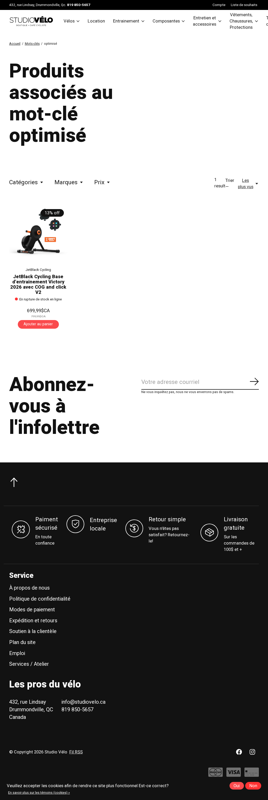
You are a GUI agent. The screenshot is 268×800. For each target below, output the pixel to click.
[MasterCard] (215, 774)
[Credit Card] (251, 774)
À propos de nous (29, 588)
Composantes (166, 21)
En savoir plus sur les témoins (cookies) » (39, 792)
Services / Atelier (29, 664)
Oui (236, 786)
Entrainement (126, 21)
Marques (65, 182)
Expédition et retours (33, 620)
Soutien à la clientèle (33, 631)
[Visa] (233, 774)
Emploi (17, 653)
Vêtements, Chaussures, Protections (241, 21)
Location (96, 21)
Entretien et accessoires (204, 21)
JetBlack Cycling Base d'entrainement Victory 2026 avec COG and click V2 (38, 284)
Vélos (69, 21)
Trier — (229, 183)
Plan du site (22, 642)
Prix (99, 182)
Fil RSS (76, 752)
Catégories (23, 182)
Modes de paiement (32, 609)
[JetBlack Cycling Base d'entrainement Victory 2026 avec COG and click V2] (38, 234)
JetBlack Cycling (38, 269)
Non (253, 786)
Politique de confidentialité (39, 599)
